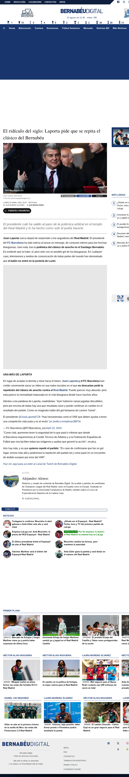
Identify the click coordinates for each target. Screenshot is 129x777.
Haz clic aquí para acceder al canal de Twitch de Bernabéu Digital (40, 464)
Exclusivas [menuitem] (52, 28)
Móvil (66, 748)
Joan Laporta (70, 381)
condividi (83, 196)
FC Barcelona (15, 242)
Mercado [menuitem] (88, 28)
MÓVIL (62, 2)
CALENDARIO (35, 2)
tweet (98, 196)
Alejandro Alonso (15, 205)
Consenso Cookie (72, 769)
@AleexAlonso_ (36, 205)
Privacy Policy (71, 765)
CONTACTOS (50, 2)
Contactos (69, 756)
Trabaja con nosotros (75, 761)
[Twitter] (124, 2)
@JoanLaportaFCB (29, 417)
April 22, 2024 (54, 428)
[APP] (120, 298)
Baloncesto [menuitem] (25, 28)
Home (7, 2)
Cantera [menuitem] (39, 28)
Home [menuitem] (12, 28)
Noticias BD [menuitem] (103, 28)
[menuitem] (4, 28)
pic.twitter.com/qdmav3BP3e (65, 421)
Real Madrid (60, 390)
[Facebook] (118, 2)
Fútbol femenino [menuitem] (71, 28)
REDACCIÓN (19, 2)
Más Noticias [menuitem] (120, 28)
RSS (65, 752)
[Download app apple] (118, 749)
